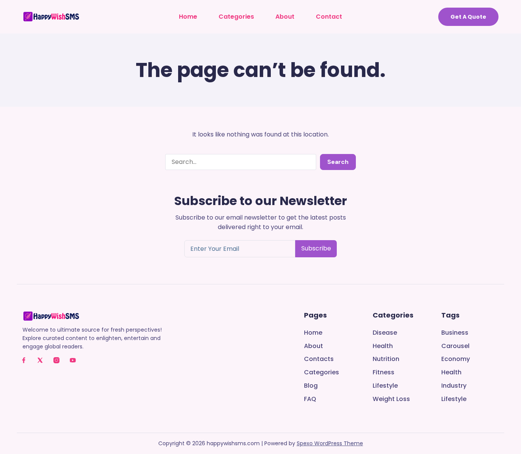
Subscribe (316, 248)
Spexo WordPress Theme (330, 443)
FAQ (310, 399)
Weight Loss (391, 399)
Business (454, 332)
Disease (385, 332)
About (284, 16)
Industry (453, 385)
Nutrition (386, 359)
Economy (455, 359)
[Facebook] (23, 360)
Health (383, 346)
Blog (311, 385)
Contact (329, 16)
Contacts (319, 359)
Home (188, 16)
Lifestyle (385, 385)
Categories (236, 16)
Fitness (383, 372)
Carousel (455, 346)
